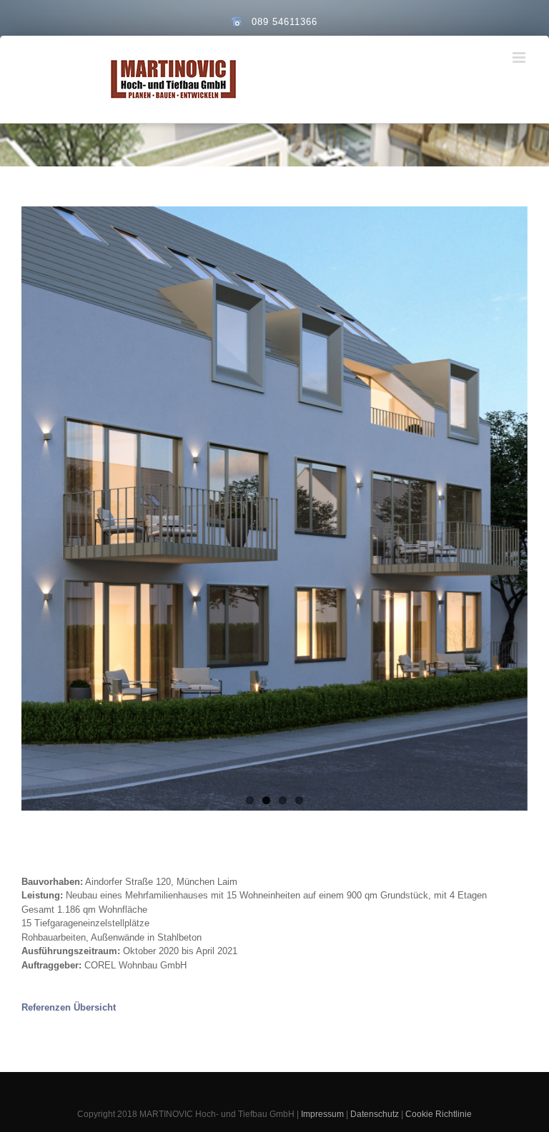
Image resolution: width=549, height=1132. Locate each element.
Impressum (322, 1114)
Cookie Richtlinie (438, 1114)
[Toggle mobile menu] (520, 57)
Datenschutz (374, 1114)
